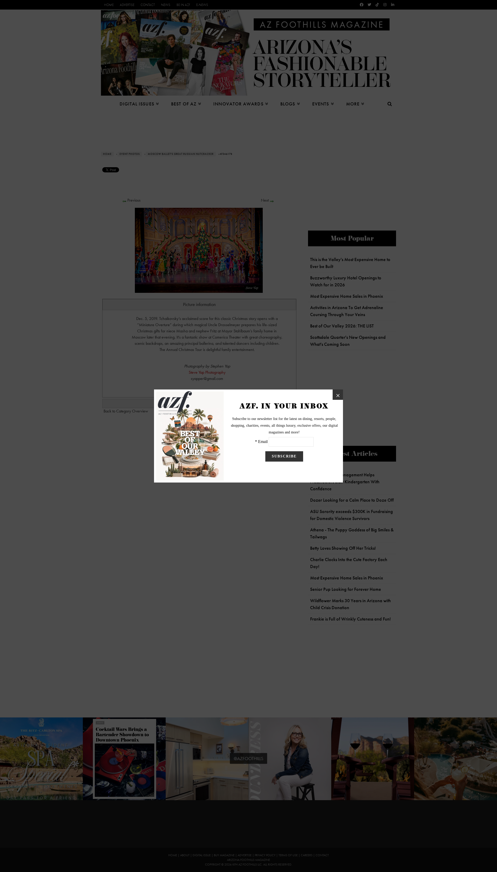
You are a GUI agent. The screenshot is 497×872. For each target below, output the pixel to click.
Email (263, 441)
